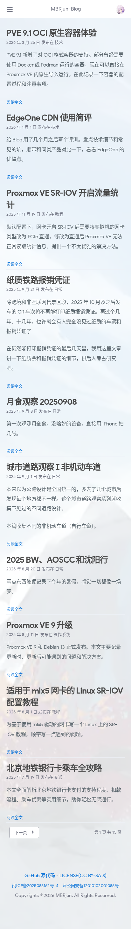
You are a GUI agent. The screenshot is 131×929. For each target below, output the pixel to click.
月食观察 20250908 (41, 402)
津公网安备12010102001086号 (91, 885)
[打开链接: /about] (120, 9)
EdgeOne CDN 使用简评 (49, 118)
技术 (59, 42)
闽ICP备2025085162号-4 (35, 885)
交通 (58, 777)
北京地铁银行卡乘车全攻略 (54, 768)
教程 (59, 214)
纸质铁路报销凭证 (38, 280)
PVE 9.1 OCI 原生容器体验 (51, 33)
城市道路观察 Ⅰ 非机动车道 (53, 467)
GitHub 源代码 (39, 875)
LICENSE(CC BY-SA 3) (83, 875)
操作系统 (61, 634)
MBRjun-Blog (66, 9)
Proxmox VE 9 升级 (39, 625)
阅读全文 (14, 102)
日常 (58, 289)
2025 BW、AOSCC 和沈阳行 (57, 560)
